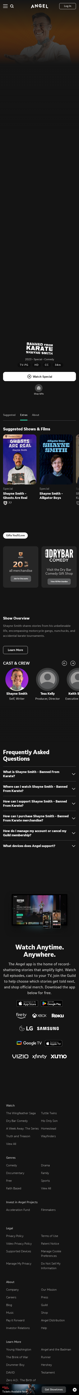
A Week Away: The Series (22, 1128)
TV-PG (24, 365)
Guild (44, 1305)
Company (12, 1289)
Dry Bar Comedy (17, 1121)
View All (11, 1144)
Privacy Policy (14, 1236)
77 (10, 502)
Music (10, 1312)
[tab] (9, 417)
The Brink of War (17, 1357)
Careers (11, 1297)
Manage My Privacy (18, 1263)
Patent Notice (50, 1243)
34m (58, 365)
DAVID (10, 1372)
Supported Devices (18, 1251)
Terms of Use (49, 1236)
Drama (45, 1165)
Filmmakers (48, 1210)
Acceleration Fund (18, 1210)
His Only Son (49, 1121)
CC (47, 365)
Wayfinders (48, 1136)
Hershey (46, 1365)
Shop (44, 1312)
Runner (46, 1357)
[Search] (12, 6)
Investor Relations (18, 1328)
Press (44, 1297)
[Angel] (39, 6)
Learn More (15, 650)
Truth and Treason (18, 1136)
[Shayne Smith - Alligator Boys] (56, 459)
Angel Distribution (53, 1320)
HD (37, 365)
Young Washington (18, 1349)
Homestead (48, 1128)
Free (9, 1180)
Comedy (11, 1165)
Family (45, 1173)
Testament (48, 1372)
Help (44, 1328)
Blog (9, 1305)
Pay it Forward (15, 1320)
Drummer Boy (15, 1365)
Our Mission (49, 1289)
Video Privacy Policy (19, 1243)
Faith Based (13, 1188)
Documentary (15, 1173)
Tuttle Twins (49, 1113)
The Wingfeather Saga (21, 1113)
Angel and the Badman (56, 1349)
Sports (45, 1180)
